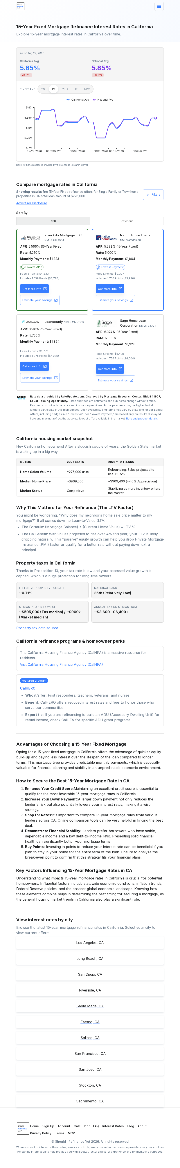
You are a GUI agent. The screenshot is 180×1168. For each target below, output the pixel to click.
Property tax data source (37, 628)
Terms (59, 1133)
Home (34, 1126)
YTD (65, 89)
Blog (130, 1126)
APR (53, 221)
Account (64, 1126)
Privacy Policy (40, 1133)
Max (87, 89)
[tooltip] (31, 267)
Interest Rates (113, 1126)
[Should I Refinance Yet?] (20, 6)
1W (43, 89)
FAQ (96, 1126)
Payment (127, 221)
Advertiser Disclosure (31, 203)
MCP (71, 1133)
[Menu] (159, 6)
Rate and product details (142, 418)
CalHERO (28, 688)
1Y (76, 89)
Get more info (31, 289)
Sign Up (48, 1126)
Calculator (82, 1126)
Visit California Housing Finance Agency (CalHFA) (61, 664)
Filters (156, 194)
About (142, 1126)
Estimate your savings (37, 300)
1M (53, 89)
